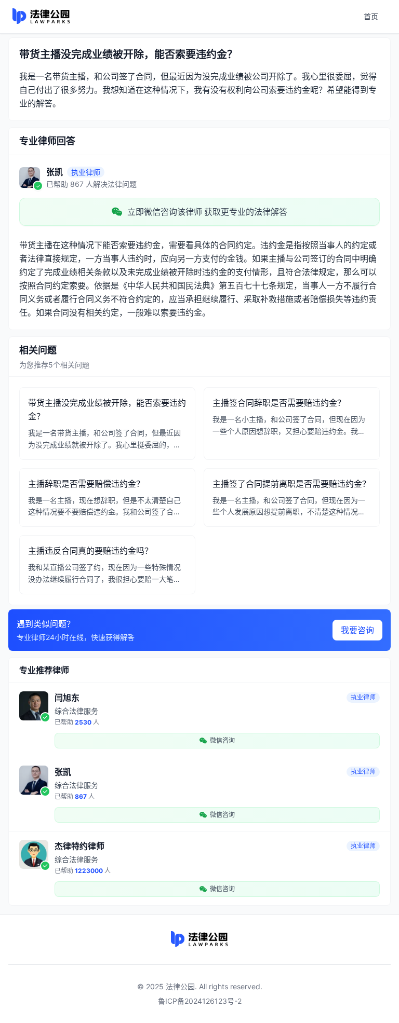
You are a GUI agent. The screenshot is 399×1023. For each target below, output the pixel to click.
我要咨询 (357, 630)
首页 (371, 16)
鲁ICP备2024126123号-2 (200, 1001)
